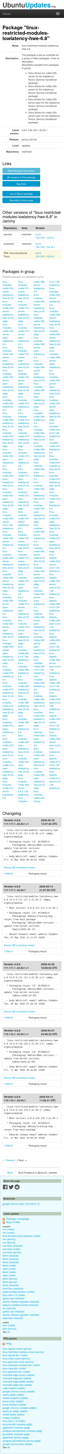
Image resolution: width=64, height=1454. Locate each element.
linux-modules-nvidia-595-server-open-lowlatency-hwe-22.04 (55, 383)
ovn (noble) (8, 1229)
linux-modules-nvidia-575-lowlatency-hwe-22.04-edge (24, 438)
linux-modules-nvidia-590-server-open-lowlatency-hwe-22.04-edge (39, 645)
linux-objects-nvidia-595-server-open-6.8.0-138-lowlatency (55, 741)
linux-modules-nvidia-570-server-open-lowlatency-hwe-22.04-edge (24, 382)
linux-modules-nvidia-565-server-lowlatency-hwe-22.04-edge (8, 580)
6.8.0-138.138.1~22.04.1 (45, 236)
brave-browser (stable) (14, 1404)
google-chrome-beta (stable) (17, 1444)
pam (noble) (9, 1325)
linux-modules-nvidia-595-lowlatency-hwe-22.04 (39, 699)
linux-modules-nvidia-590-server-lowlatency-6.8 (39, 533)
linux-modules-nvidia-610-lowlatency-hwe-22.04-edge (55, 480)
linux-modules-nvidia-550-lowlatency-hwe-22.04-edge (8, 438)
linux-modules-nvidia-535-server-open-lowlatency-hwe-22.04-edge (8, 382)
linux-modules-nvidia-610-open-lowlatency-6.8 (55, 500)
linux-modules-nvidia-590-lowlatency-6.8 (39, 416)
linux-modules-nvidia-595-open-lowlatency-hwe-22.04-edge (39, 778)
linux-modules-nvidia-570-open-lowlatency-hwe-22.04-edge (8, 768)
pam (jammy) (9, 1328)
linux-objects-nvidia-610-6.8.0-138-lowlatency (55, 761)
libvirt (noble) (9, 1265)
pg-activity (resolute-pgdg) (16, 1434)
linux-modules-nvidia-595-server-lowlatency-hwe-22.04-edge (55, 337)
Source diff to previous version (19, 867)
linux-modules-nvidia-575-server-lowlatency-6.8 (24, 520)
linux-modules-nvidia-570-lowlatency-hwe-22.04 (8, 689)
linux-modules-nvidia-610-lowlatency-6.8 (55, 446)
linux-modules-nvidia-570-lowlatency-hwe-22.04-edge (8, 707)
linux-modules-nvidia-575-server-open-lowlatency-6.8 (24, 584)
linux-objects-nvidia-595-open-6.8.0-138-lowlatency (55, 701)
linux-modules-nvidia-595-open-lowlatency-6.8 (39, 737)
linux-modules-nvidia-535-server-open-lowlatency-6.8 (8, 334)
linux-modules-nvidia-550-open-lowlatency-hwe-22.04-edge (8, 498)
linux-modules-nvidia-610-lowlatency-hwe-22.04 (55, 462)
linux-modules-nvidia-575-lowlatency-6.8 (24, 403)
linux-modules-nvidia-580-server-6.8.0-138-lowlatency (24, 786)
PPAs (9, 1343)
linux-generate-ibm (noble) (16, 1371)
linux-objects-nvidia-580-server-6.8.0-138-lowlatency (55, 642)
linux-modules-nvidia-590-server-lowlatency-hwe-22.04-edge (39, 574)
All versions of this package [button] (21, 177)
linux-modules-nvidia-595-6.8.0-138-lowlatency (39, 666)
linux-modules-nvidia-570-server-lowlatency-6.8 (8, 790)
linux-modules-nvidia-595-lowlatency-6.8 (39, 683)
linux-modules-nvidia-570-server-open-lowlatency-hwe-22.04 (24, 357)
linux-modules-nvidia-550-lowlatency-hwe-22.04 (8, 420)
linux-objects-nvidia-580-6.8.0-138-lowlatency (55, 604)
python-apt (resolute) (13, 1298)
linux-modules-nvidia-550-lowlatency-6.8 (8, 403)
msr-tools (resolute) (13, 1245)
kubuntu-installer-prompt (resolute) (21, 1305)
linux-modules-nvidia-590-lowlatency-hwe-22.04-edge (39, 451)
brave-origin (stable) (13, 1401)
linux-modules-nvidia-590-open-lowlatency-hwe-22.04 (39, 490)
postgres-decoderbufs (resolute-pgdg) (22, 1430)
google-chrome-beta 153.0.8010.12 (21, 1203)
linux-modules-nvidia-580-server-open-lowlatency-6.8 (39, 347)
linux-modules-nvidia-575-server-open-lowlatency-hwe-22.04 (24, 607)
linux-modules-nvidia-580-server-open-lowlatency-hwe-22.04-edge (39, 395)
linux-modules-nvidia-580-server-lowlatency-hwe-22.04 (39, 303)
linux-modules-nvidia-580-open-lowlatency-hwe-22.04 (24, 743)
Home (7, 14)
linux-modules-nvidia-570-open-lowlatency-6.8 (8, 727)
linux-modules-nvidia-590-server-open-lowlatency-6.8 (39, 597)
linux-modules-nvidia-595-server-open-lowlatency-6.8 (55, 360)
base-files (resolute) (13, 1318)
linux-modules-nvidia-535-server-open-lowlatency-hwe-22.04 (8, 357)
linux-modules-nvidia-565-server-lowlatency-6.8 (8, 540)
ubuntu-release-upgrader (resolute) (21, 1301)
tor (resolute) (9, 1308)
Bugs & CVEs (13, 1222)
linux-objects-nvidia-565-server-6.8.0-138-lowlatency (55, 563)
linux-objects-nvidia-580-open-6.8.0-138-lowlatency (55, 622)
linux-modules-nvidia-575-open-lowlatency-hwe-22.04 (24, 477)
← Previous (8, 1160)
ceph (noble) (9, 1268)
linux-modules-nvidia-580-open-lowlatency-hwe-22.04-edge (24, 764)
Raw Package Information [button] (21, 170)
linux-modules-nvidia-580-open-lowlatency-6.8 (24, 724)
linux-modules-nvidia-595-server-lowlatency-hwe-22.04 (55, 316)
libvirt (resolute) (11, 1255)
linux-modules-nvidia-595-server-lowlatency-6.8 (55, 296)
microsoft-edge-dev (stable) (17, 1378)
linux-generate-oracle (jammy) (18, 1361)
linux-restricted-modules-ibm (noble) (21, 1365)
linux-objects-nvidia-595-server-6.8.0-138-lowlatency (55, 720)
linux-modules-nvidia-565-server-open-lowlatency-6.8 (8, 603)
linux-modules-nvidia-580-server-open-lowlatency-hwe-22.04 (39, 370)
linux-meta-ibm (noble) (14, 1368)
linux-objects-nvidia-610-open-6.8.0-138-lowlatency (55, 780)
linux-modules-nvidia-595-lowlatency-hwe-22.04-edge (39, 717)
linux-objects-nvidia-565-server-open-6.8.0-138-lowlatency (55, 584)
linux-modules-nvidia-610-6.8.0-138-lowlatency (55, 429)
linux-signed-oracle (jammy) (17, 1348)
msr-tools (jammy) (12, 1252)
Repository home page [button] (21, 200)
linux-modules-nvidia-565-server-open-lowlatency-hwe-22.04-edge (8, 651)
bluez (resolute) (11, 1262)
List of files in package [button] (21, 193)
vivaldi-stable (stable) (14, 1414)
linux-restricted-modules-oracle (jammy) (23, 1352)
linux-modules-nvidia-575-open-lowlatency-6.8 (24, 457)
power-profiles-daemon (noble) (19, 1291)
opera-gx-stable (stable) (15, 1411)
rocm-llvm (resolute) (13, 1288)
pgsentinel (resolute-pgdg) (16, 1427)
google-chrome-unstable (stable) (20, 1407)
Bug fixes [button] (21, 183)
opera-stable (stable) (13, 1394)
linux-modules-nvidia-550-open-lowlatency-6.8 (8, 457)
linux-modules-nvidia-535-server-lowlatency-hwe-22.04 (8, 290)
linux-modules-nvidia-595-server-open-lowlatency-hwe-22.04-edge (55, 408)
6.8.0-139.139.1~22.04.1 (45, 245)
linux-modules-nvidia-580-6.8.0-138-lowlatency (24, 653)
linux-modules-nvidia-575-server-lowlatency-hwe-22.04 (24, 540)
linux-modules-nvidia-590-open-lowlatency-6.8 (39, 471)
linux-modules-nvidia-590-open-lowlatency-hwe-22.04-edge (39, 511)
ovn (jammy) (9, 1239)
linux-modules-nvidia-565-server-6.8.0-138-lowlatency (8, 520)
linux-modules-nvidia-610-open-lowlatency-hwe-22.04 (55, 520)
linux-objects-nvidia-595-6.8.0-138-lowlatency (55, 683)
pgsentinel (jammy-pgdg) (16, 1437)
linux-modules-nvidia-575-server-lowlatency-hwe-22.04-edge (24, 561)
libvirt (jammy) (10, 1278)
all (8, 1331)
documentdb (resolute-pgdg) (17, 1424)
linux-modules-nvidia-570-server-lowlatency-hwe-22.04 (24, 290)
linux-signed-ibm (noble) (15, 1355)
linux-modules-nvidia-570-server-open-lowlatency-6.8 (24, 334)
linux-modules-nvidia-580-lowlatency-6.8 (24, 669)
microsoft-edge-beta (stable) (17, 1384)
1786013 (8, 873)
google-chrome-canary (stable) (19, 1391)
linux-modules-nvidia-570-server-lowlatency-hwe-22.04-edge (24, 311)
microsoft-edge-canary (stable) (19, 1375)
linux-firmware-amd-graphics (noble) (21, 1235)
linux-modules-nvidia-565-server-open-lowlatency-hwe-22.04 (8, 626)
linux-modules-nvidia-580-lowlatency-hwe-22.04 (24, 686)
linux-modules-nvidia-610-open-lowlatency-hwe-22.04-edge (55, 541)
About (10, 1172)
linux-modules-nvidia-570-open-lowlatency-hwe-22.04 (8, 747)
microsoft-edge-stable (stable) (18, 1381)
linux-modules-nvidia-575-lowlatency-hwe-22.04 (24, 420)
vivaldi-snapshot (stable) (15, 1398)
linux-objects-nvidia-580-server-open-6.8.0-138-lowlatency (55, 663)
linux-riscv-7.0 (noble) (14, 1295)
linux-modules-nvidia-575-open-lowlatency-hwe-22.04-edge (24, 498)
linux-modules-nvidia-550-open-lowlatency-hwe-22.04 (8, 477)
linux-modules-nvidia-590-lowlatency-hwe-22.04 (39, 433)
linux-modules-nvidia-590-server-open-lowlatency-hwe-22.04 (39, 620)
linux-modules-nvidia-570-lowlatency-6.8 (8, 673)
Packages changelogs (17, 1218)
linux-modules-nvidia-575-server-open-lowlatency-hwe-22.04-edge (24, 632)
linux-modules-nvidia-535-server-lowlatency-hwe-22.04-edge (8, 311)
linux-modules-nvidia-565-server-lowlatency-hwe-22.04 (8, 559)
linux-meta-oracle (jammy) (16, 1358)
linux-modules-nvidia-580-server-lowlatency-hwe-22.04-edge (39, 324)
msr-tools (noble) (11, 1249)
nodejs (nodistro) (11, 1417)
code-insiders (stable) (14, 1388)
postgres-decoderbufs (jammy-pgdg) (22, 1440)
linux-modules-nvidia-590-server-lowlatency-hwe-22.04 (39, 553)
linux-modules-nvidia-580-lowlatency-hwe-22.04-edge (24, 704)
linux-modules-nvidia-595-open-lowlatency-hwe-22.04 (39, 757)
